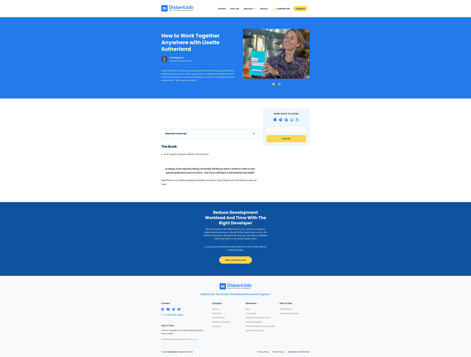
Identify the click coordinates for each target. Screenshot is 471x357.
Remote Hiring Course (255, 330)
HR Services (217, 313)
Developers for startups (289, 313)
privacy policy (193, 339)
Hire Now (222, 8)
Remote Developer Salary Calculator (260, 326)
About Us (264, 8)
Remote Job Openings (221, 322)
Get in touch (223, 180)
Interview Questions (254, 322)
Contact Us (300, 8)
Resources (248, 8)
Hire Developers (218, 317)
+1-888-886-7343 (283, 8)
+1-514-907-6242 (173, 314)
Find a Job (234, 8)
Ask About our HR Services (299, 352)
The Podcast (251, 313)
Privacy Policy (263, 352)
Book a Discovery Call (235, 260)
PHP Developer (286, 309)
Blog (247, 309)
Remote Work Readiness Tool (258, 317)
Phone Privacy (278, 352)
